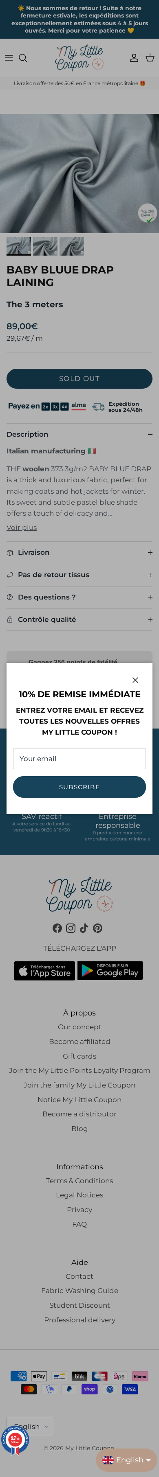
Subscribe (79, 787)
